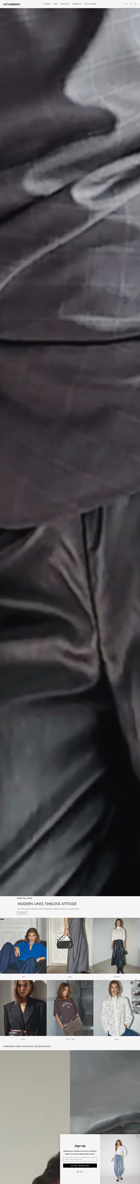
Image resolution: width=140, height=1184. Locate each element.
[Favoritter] (131, 4)
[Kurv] (135, 4)
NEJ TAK (80, 1171)
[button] (55, 4)
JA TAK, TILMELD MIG (80, 1165)
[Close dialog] (138, 1136)
